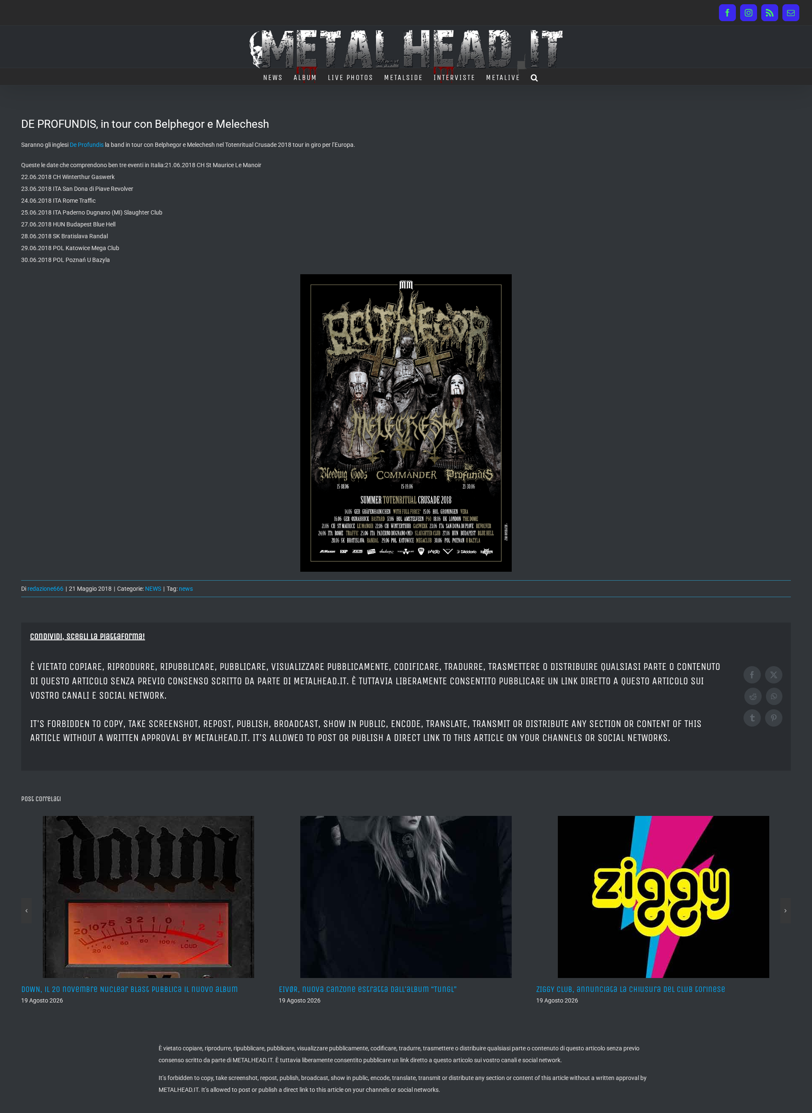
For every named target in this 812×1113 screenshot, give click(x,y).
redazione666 (45, 588)
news (186, 588)
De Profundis (87, 144)
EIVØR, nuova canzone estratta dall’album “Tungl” (368, 989)
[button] (535, 76)
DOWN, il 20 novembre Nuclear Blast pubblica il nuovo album (129, 989)
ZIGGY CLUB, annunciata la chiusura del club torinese (630, 989)
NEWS (153, 588)
